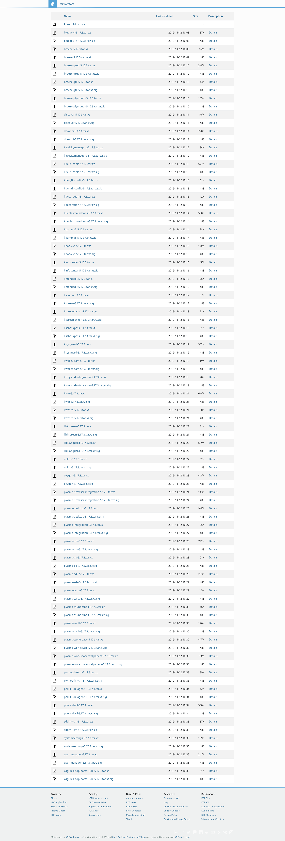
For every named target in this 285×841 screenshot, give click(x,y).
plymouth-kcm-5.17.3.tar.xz (81, 672)
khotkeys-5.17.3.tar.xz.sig (79, 254)
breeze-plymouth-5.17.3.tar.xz (82, 98)
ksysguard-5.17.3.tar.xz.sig (80, 352)
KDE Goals (93, 810)
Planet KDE (131, 806)
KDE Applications (59, 802)
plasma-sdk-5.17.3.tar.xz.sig (81, 582)
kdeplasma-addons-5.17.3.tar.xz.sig (86, 221)
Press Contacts (133, 810)
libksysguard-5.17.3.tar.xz (80, 443)
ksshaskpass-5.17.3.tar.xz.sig (82, 336)
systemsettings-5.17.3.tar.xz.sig (83, 746)
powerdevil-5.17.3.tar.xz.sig (81, 713)
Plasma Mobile (58, 810)
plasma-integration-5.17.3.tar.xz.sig (86, 533)
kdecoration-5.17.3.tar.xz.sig (81, 205)
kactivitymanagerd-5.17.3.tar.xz (83, 147)
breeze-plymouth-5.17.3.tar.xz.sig (84, 106)
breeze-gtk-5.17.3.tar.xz (78, 82)
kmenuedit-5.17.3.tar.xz (78, 279)
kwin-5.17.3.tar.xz (75, 393)
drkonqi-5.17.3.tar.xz (77, 131)
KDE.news (131, 802)
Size (195, 16)
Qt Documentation (98, 802)
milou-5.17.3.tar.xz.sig (77, 467)
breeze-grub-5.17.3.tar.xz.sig (81, 73)
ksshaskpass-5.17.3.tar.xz (79, 328)
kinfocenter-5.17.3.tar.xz (79, 262)
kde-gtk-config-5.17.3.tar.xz (81, 180)
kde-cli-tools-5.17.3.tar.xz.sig (81, 172)
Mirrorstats (67, 4)
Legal (187, 837)
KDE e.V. (205, 802)
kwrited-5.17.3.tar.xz (76, 410)
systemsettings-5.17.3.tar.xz (81, 738)
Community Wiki (172, 798)
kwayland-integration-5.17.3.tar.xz (85, 377)
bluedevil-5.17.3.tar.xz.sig (79, 41)
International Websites (212, 819)
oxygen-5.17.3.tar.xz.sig (78, 484)
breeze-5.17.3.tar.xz (76, 49)
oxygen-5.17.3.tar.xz (76, 475)
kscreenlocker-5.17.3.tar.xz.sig (83, 319)
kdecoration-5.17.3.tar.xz (79, 196)
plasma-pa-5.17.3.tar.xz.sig (80, 566)
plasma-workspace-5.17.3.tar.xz (83, 639)
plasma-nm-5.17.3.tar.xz (79, 541)
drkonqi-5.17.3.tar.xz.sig (79, 139)
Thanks (129, 819)
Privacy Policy (170, 814)
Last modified (164, 16)
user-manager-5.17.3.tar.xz (80, 754)
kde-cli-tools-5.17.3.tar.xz (79, 164)
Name (67, 16)
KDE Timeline (207, 810)
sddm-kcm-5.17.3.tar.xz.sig (80, 730)
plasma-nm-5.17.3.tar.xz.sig (81, 549)
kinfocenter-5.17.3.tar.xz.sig (81, 270)
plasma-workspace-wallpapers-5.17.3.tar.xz (91, 656)
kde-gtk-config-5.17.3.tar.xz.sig (83, 188)
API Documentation (98, 798)
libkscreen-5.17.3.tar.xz (78, 426)
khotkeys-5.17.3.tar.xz (77, 246)
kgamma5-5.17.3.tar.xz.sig (80, 237)
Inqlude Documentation (100, 806)
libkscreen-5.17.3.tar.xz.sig (80, 434)
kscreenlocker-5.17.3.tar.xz (80, 311)
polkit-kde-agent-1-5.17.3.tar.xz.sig (85, 697)
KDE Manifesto (208, 814)
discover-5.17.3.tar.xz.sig (79, 123)
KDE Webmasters (74, 837)
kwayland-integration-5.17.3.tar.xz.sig (87, 385)
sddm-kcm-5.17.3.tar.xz (78, 721)
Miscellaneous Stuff (135, 814)
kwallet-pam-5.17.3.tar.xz (79, 361)
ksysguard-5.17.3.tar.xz (78, 344)
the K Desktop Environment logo (129, 837)
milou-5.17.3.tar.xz (75, 459)
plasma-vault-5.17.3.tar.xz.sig (82, 631)
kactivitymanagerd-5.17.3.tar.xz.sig (85, 155)
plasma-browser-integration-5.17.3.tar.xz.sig (91, 500)
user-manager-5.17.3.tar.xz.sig (83, 762)
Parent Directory (74, 24)
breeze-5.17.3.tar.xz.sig (78, 57)
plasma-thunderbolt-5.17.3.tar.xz (84, 607)
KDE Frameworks (59, 806)
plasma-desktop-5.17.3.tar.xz (82, 508)
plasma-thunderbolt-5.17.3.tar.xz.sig (86, 615)
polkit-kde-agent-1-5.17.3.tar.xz (83, 689)
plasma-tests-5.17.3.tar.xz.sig (82, 598)
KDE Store (206, 798)
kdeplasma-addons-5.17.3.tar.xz (84, 213)
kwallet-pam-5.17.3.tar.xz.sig (81, 369)
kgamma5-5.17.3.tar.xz (78, 229)
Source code (95, 814)
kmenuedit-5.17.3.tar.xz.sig (80, 287)
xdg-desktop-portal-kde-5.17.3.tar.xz (86, 771)
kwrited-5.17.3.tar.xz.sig (79, 418)
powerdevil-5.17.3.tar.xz (79, 705)
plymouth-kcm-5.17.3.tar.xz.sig (83, 680)
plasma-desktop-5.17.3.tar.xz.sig (84, 516)
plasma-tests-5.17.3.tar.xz (80, 590)
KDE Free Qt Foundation (213, 806)
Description (215, 16)
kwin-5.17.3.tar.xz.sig (77, 402)
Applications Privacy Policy (177, 819)
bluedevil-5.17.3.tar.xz (77, 32)
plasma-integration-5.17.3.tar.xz (84, 525)
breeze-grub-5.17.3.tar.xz (79, 65)
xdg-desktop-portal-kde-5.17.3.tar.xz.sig (88, 779)
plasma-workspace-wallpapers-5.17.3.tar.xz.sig (93, 664)
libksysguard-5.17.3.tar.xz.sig (82, 451)
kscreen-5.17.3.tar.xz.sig (79, 303)
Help (166, 802)
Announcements (134, 798)
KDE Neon (56, 814)
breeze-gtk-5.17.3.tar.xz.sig (80, 90)
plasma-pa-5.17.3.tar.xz (78, 557)
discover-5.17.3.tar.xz (77, 114)
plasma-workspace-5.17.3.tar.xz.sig (86, 648)
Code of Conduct (172, 810)
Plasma (54, 798)
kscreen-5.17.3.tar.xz (77, 295)
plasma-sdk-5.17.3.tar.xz (79, 574)
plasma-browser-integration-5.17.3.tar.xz (89, 492)
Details (213, 32)
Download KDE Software (176, 806)
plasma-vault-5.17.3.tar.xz (80, 623)
